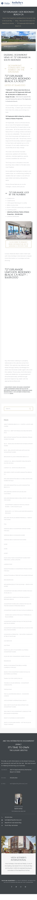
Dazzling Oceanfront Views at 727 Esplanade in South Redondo (17, 57)
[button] (18, 244)
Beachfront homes (10, 387)
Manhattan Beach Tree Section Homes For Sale (18, 575)
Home (5, 544)
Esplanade (20, 387)
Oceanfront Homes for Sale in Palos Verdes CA (18, 610)
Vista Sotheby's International (21, 391)
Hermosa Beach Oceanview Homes (14, 535)
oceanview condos (15, 390)
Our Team (7, 645)
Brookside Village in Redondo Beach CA (16, 456)
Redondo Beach (8, 391)
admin (11, 393)
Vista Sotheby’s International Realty (15, 700)
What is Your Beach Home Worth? (14, 718)
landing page (8, 564)
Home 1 (6, 553)
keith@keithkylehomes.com (19, 783)
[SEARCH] (30, 409)
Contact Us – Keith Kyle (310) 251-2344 (15, 467)
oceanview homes (27, 390)
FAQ (5, 524)
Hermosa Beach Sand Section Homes (15, 539)
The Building (8, 689)
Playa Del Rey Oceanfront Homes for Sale (17, 656)
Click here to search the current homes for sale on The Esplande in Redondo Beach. (18, 99)
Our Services (8, 641)
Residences (7, 661)
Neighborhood (8, 580)
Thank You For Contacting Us (13, 678)
